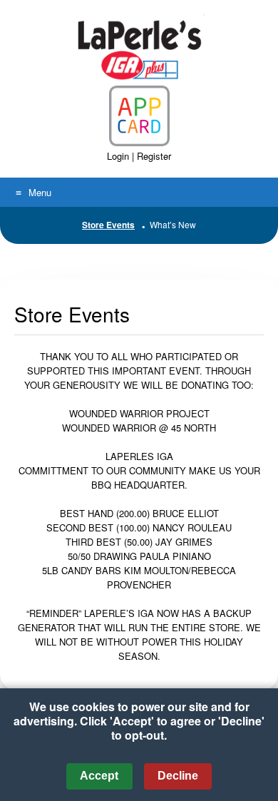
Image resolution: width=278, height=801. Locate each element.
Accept (99, 776)
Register (154, 156)
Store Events (108, 224)
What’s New (173, 224)
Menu (40, 192)
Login (118, 156)
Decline (178, 776)
